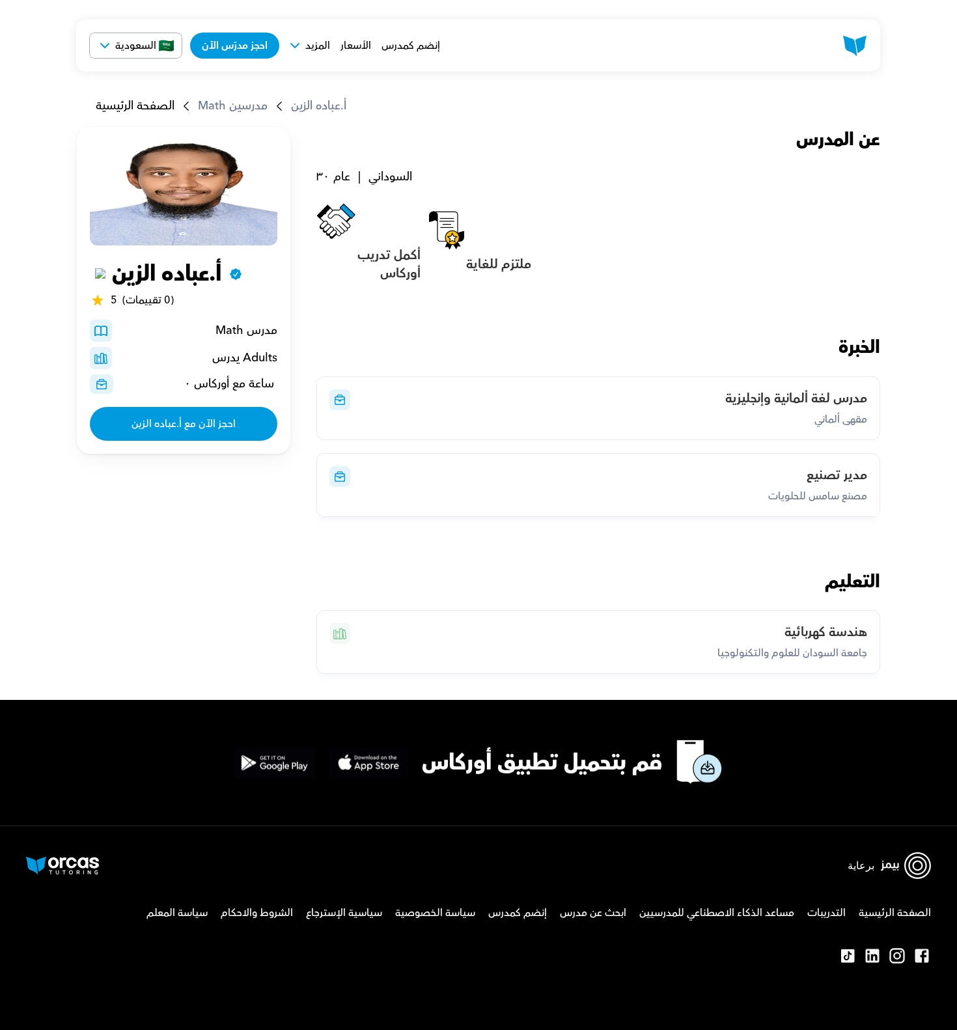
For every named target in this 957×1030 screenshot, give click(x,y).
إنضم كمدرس (410, 45)
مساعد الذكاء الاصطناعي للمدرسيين (716, 913)
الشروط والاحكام (257, 913)
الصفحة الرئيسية (135, 106)
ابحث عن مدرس (593, 913)
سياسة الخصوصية (435, 913)
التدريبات (826, 913)
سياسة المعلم (177, 913)
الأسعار (355, 45)
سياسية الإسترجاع (344, 913)
